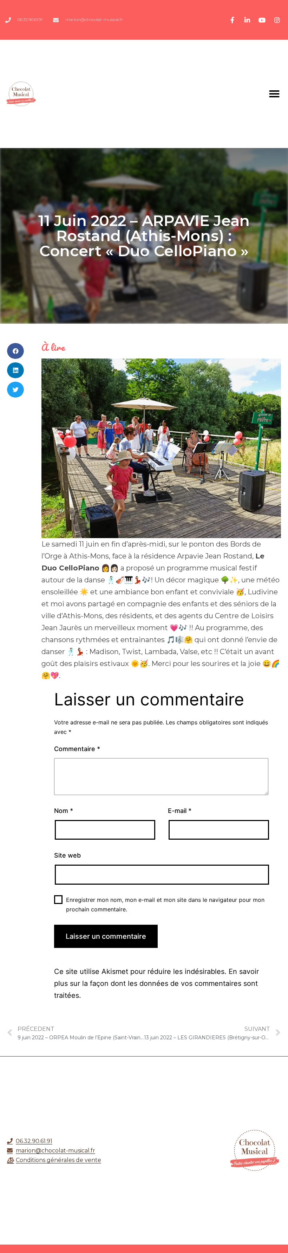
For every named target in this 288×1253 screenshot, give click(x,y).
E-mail (179, 810)
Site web (67, 855)
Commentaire (77, 749)
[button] (274, 93)
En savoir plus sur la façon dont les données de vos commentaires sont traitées (156, 983)
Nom (63, 810)
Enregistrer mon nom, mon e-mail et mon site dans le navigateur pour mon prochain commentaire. (165, 904)
